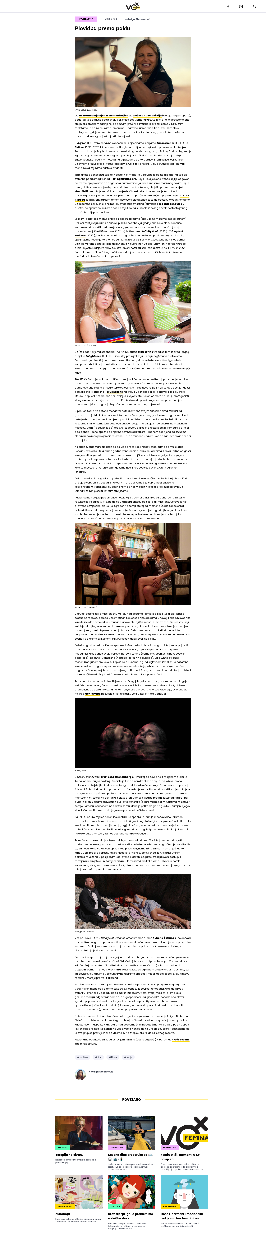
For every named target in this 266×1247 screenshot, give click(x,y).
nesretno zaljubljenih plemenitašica (103, 115)
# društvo (82, 1057)
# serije (128, 1057)
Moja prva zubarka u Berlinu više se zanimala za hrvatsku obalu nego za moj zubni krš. (78, 1220)
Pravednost (65, 1206)
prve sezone (115, 392)
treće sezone (181, 1039)
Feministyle (86, 19)
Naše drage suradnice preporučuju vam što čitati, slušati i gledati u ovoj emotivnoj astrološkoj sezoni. (130, 1167)
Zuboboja (62, 1214)
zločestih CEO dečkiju (147, 115)
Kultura (62, 1147)
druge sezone (84, 400)
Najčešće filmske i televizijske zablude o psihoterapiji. (75, 1161)
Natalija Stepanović (137, 19)
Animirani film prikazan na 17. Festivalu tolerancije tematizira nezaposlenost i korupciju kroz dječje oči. (127, 1226)
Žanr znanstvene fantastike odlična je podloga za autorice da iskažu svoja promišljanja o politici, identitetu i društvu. (182, 1167)
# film (98, 1057)
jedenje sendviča (170, 204)
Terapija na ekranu (69, 1155)
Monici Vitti (92, 693)
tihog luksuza (122, 179)
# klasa (113, 1057)
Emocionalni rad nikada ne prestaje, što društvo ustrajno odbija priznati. (181, 1224)
